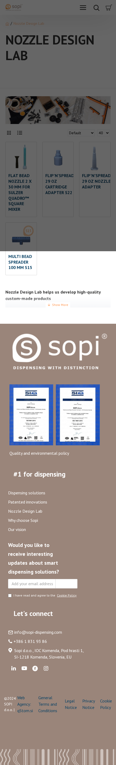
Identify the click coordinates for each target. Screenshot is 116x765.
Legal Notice (71, 704)
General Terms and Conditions (47, 704)
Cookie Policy (106, 704)
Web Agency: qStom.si (25, 704)
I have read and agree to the (45, 595)
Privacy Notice (88, 704)
